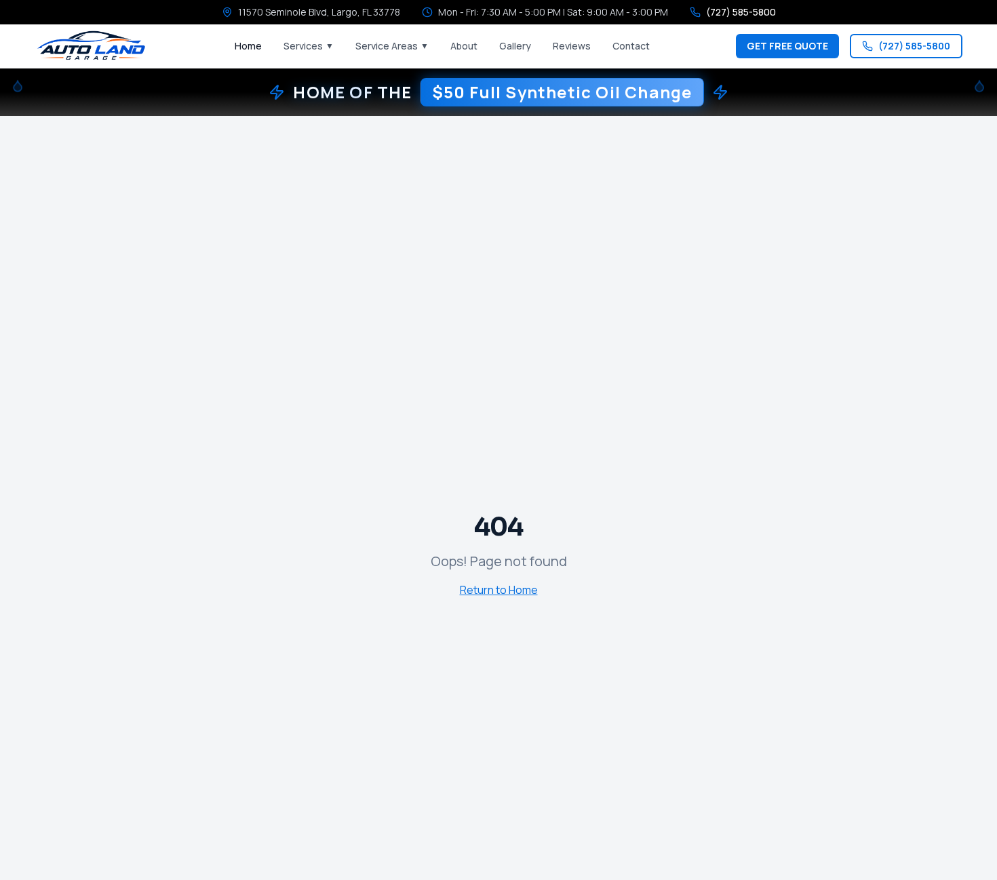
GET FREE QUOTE (787, 45)
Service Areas (392, 45)
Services (309, 45)
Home (248, 45)
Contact (631, 45)
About (463, 45)
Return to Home (499, 589)
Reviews (572, 45)
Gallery (515, 45)
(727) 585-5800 (914, 45)
